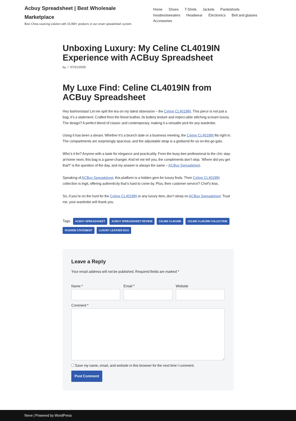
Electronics (217, 15)
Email (129, 286)
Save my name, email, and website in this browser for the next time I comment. (134, 365)
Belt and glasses (244, 15)
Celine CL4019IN (177, 111)
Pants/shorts (229, 9)
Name (77, 286)
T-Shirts (191, 9)
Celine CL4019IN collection (207, 221)
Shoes (174, 9)
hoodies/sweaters (166, 15)
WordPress (63, 415)
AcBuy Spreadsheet (90, 221)
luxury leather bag (114, 230)
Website (182, 286)
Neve (28, 415)
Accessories (162, 21)
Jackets (208, 9)
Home (158, 9)
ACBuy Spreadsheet (184, 165)
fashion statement (78, 230)
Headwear (194, 15)
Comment (79, 305)
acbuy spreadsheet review (132, 221)
